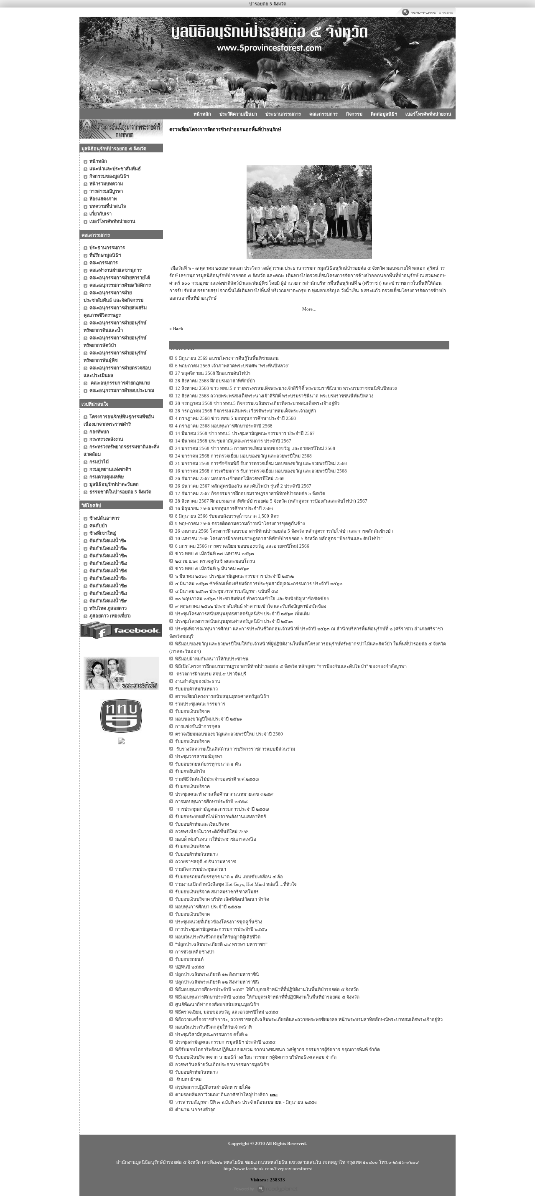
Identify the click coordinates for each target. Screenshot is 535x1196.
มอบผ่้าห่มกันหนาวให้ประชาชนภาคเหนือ (215, 839)
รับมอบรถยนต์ (189, 959)
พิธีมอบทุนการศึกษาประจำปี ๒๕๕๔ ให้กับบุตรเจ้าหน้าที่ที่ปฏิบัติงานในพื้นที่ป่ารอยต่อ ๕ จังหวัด (267, 996)
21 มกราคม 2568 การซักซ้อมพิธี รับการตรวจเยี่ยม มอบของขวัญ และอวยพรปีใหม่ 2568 (261, 463)
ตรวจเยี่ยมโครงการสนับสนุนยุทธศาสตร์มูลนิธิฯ (222, 696)
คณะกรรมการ (323, 113)
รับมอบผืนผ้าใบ (190, 771)
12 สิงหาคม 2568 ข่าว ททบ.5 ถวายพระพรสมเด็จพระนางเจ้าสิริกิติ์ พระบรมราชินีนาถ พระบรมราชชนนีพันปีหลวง (286, 388)
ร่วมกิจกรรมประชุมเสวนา (200, 869)
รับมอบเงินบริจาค (192, 711)
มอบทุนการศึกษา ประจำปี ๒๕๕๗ (208, 906)
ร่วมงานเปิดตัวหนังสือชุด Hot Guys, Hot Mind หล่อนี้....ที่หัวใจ (235, 884)
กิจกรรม (354, 113)
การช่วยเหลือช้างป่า (194, 951)
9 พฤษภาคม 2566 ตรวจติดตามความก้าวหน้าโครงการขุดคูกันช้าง (240, 523)
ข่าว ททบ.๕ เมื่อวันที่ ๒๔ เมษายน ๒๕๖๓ (214, 553)
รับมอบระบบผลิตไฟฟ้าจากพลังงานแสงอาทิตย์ (220, 816)
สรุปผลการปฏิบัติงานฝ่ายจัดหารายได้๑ (213, 1087)
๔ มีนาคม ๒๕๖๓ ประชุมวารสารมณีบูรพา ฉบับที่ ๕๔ (226, 591)
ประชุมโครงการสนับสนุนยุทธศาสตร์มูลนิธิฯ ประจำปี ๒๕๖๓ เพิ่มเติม (242, 613)
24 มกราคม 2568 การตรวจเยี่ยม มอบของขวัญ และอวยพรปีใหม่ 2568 (243, 455)
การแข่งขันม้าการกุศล (197, 726)
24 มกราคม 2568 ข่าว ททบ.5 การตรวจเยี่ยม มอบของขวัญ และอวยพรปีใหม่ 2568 (255, 448)
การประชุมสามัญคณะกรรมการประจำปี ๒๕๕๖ (221, 929)
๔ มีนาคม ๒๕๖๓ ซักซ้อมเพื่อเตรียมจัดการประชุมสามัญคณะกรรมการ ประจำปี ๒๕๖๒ (258, 583)
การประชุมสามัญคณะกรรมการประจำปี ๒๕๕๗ (222, 809)
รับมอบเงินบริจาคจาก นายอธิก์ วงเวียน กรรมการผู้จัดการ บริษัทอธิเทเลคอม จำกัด (255, 1056)
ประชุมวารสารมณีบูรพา (198, 756)
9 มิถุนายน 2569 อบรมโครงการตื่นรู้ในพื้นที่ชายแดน (227, 358)
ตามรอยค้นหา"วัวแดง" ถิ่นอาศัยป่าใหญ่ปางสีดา (221, 1094)
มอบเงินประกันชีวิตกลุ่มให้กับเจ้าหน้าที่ (213, 1026)
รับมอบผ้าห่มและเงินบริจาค (202, 824)
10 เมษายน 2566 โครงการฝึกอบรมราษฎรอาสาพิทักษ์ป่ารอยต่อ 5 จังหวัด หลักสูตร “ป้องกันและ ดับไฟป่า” (278, 538)
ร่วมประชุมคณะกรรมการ (200, 703)
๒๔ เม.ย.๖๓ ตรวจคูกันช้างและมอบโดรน (215, 561)
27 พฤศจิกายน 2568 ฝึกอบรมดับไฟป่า (212, 373)
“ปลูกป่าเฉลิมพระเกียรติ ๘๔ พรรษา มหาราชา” (221, 944)
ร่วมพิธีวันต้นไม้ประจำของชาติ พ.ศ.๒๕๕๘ (217, 778)
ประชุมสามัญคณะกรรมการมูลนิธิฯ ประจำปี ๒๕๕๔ (225, 1041)
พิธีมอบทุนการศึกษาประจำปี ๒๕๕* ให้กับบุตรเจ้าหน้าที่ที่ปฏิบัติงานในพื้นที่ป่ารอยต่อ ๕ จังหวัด (267, 989)
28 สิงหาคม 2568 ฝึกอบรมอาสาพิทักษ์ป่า (215, 380)
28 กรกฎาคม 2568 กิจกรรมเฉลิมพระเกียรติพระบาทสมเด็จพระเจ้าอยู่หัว (245, 410)
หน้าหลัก (202, 113)
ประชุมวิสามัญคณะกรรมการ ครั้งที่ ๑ (211, 1034)
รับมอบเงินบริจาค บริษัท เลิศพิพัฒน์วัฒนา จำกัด (222, 899)
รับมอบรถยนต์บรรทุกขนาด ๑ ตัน (208, 763)
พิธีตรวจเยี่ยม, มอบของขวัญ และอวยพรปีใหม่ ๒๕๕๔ (226, 1011)
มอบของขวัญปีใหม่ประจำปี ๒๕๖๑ (208, 718)
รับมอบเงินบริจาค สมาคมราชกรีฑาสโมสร (217, 891)
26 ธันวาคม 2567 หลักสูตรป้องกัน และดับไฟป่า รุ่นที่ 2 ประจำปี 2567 (243, 485)
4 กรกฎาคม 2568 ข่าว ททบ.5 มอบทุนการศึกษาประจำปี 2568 (235, 418)
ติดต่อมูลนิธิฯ (384, 113)
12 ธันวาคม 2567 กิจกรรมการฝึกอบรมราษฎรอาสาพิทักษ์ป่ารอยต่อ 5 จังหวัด (250, 493)
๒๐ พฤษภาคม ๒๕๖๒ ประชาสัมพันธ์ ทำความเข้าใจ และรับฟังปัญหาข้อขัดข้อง (252, 598)
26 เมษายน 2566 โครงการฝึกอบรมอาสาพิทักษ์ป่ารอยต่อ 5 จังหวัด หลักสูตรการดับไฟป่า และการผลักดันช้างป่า (284, 531)
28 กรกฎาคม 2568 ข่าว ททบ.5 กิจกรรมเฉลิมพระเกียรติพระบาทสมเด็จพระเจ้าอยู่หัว (257, 403)
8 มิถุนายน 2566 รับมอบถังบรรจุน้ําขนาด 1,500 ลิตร (227, 515)
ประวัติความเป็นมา (238, 113)
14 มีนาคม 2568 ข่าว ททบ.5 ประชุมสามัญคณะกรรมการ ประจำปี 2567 (245, 433)
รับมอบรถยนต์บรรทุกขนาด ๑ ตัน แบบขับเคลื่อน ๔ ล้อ (229, 876)
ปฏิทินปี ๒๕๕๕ (189, 966)
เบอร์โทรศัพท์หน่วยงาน (428, 113)
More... (309, 308)
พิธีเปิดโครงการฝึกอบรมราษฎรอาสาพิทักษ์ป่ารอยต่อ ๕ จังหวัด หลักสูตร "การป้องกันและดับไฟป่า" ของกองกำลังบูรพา (291, 666)
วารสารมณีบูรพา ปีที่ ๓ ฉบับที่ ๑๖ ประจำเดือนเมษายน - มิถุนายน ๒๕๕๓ (246, 1102)
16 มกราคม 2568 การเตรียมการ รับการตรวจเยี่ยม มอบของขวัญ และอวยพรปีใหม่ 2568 (261, 470)
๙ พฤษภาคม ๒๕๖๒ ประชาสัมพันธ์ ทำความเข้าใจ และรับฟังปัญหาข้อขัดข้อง (250, 606)
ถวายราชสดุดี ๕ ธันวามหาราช (205, 861)
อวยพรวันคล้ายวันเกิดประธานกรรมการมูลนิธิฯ (222, 1064)
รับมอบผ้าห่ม (188, 1079)
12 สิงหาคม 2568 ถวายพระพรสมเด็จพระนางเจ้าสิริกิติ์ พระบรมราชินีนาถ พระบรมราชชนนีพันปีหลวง (274, 395)
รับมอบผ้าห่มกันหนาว (196, 688)
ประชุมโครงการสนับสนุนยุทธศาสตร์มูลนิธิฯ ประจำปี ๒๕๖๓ (234, 621)
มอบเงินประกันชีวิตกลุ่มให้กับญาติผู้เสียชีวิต (217, 936)
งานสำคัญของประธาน (197, 681)
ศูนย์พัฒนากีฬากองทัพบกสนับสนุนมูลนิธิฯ (217, 1004)
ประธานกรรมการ (283, 113)
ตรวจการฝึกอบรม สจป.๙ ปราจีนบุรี (210, 673)
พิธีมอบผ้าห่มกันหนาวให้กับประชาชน (212, 658)
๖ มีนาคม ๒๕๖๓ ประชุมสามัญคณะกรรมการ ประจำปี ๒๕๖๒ (234, 576)
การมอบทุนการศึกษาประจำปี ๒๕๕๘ (211, 801)
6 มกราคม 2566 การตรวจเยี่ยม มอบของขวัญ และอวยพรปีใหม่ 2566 (242, 546)
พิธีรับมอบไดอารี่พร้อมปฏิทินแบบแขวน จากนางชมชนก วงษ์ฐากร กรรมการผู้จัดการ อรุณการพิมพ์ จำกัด (277, 1049)
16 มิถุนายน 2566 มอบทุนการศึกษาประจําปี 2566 (224, 508)
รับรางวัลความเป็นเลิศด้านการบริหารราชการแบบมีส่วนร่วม (235, 748)
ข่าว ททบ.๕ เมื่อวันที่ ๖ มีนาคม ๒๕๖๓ (212, 568)
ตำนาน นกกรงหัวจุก (195, 1109)
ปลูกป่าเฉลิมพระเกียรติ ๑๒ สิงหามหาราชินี (217, 974)
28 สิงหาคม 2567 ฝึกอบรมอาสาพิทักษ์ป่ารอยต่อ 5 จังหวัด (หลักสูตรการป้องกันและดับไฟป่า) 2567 (271, 500)
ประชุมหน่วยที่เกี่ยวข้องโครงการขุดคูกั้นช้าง (218, 921)
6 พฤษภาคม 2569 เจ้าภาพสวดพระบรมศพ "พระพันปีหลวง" (232, 365)
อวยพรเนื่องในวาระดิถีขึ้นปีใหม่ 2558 (212, 831)
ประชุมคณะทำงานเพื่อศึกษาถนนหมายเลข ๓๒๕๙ (224, 793)
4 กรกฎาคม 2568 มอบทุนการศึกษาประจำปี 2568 (224, 425)
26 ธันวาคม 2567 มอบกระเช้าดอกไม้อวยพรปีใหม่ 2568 (230, 478)
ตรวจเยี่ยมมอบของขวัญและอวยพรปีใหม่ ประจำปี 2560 (229, 733)
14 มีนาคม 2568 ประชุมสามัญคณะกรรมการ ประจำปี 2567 (233, 440)
